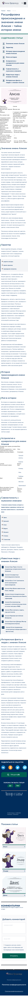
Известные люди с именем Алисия (13, 76)
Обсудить (15, 775)
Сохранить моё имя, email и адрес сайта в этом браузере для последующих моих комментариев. (14, 947)
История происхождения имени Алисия (15, 52)
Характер (9, 47)
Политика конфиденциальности (14, 980)
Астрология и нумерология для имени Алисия (15, 63)
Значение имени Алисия (15, 43)
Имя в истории (11, 57)
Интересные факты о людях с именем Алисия (15, 81)
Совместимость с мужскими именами (13, 70)
